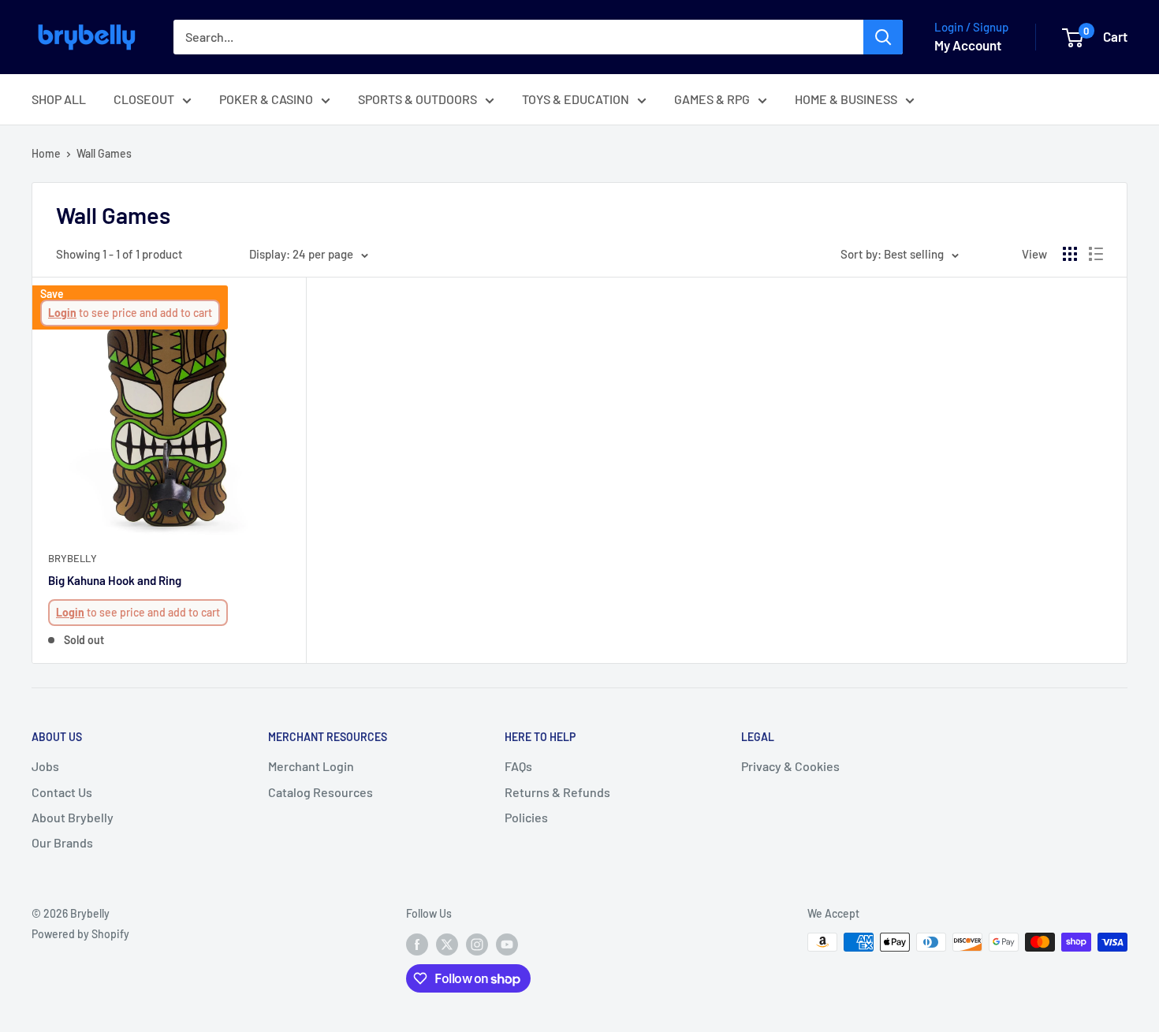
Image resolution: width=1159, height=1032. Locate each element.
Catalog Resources (320, 791)
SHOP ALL (59, 98)
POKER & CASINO (266, 98)
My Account (967, 45)
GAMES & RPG (712, 98)
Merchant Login (311, 765)
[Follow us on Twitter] (447, 944)
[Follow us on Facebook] (417, 944)
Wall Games (104, 153)
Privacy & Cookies (790, 765)
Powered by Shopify (80, 934)
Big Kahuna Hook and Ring (114, 580)
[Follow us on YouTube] (507, 944)
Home (46, 153)
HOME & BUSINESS (846, 98)
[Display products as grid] (1070, 254)
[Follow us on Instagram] (477, 944)
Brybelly (72, 558)
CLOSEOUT (144, 98)
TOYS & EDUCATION (575, 98)
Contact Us (62, 791)
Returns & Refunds (557, 791)
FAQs (518, 765)
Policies (526, 817)
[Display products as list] (1096, 254)
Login (62, 312)
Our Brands (62, 842)
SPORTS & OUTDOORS (417, 98)
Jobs (45, 765)
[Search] (883, 37)
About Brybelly (73, 817)
